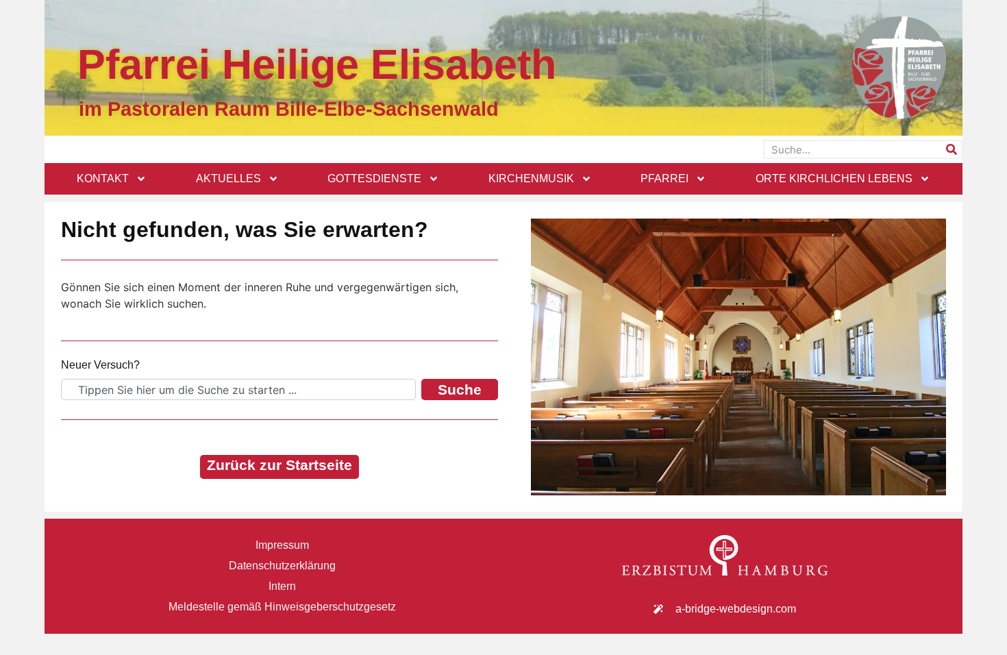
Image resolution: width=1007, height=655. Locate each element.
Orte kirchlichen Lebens (834, 178)
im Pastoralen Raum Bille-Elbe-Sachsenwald (289, 109)
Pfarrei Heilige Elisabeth (316, 64)
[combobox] (238, 389)
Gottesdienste (374, 178)
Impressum (282, 545)
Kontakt (103, 178)
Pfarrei (664, 178)
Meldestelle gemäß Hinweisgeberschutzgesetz (282, 607)
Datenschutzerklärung (282, 565)
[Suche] (951, 149)
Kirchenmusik (531, 178)
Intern (282, 586)
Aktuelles (228, 178)
